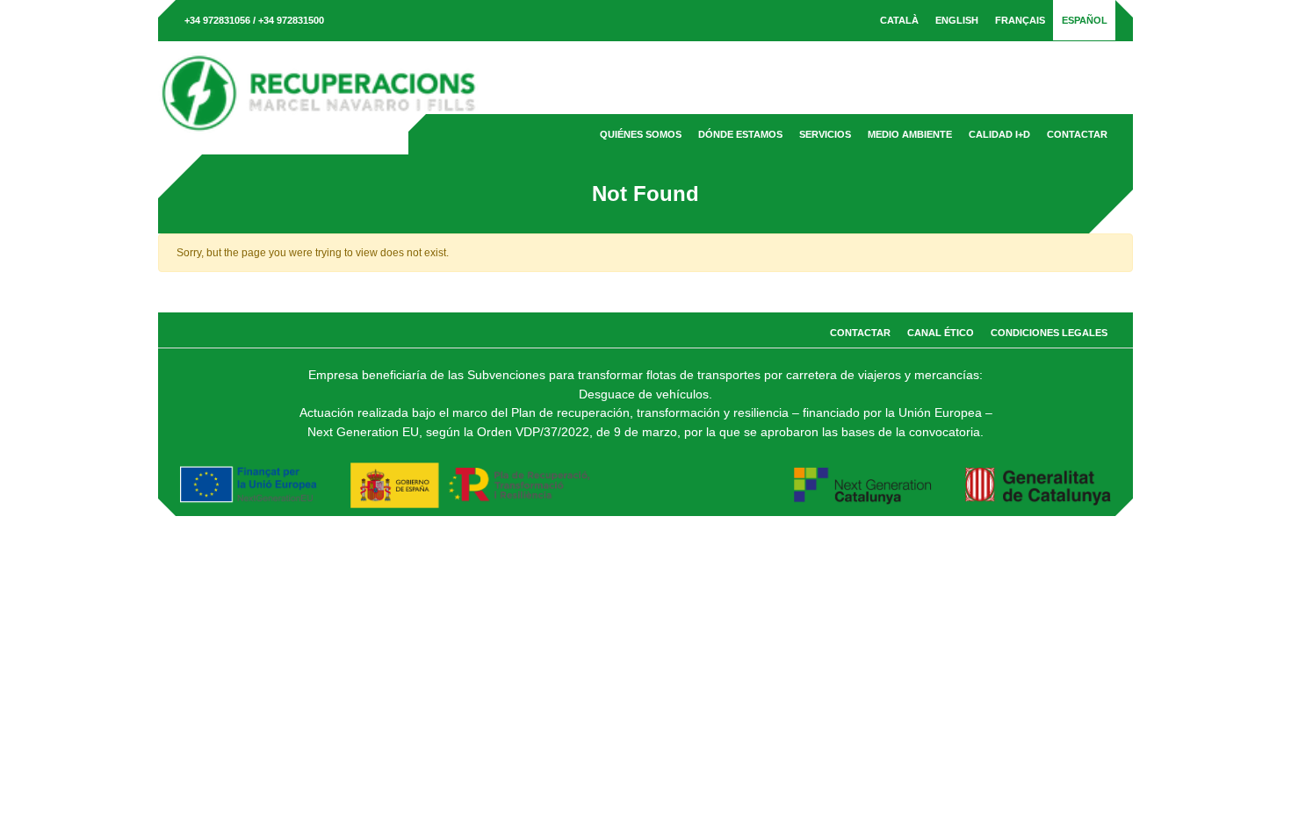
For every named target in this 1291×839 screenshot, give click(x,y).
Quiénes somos (641, 134)
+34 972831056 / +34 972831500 (254, 20)
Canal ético (940, 332)
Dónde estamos (740, 134)
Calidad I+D (999, 134)
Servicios (825, 134)
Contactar (1077, 134)
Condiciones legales (1049, 332)
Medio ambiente (910, 134)
